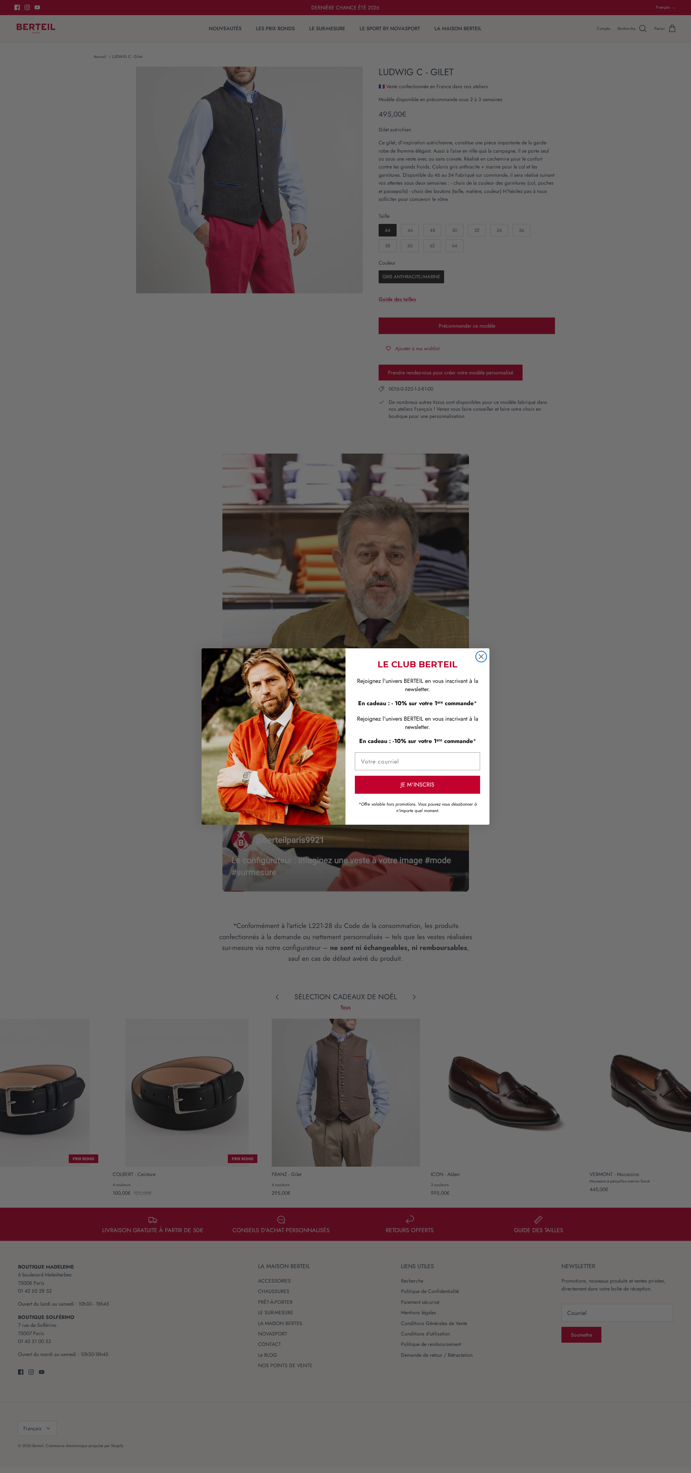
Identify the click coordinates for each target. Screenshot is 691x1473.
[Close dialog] (481, 656)
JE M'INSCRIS (417, 784)
